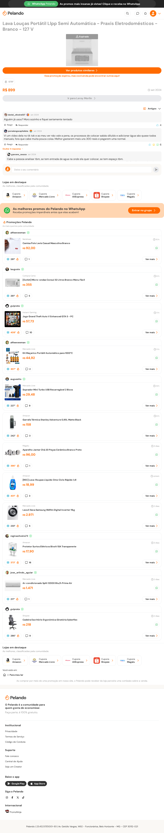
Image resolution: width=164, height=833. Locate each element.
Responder (23, 125)
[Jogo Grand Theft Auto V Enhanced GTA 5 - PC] (13, 326)
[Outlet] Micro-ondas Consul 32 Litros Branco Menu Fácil (54, 279)
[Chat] (138, 13)
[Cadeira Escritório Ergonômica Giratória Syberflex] (13, 629)
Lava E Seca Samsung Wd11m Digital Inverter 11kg (49, 509)
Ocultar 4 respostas (12, 149)
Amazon (26, 415)
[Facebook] (13, 798)
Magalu (26, 445)
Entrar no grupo (142, 210)
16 (30, 562)
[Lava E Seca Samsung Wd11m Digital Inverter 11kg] (13, 519)
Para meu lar (16, 674)
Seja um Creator (13, 766)
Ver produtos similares (80, 70)
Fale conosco (12, 756)
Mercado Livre (29, 349)
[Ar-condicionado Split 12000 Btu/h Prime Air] (13, 593)
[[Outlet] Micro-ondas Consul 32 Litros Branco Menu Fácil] (13, 289)
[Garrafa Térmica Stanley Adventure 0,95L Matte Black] (13, 429)
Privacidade (11, 731)
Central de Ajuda (14, 761)
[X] (18, 798)
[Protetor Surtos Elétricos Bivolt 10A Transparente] (13, 556)
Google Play (18, 783)
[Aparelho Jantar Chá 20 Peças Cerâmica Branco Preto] (13, 459)
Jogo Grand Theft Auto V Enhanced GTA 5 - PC (48, 316)
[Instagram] (8, 798)
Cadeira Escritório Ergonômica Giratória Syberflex (50, 619)
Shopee (26, 615)
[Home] (4, 675)
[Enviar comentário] (156, 170)
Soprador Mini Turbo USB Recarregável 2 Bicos (48, 389)
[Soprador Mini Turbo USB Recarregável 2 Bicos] (13, 399)
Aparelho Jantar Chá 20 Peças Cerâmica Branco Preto (52, 449)
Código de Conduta (15, 741)
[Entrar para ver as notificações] (145, 13)
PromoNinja (15, 812)
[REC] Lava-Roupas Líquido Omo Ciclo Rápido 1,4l (49, 479)
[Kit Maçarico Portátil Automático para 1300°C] (13, 363)
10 (31, 332)
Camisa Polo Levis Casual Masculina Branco (46, 243)
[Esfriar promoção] (8, 259)
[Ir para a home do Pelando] (13, 13)
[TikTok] (24, 798)
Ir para (80, 98)
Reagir (10, 125)
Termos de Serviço (14, 736)
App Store (39, 783)
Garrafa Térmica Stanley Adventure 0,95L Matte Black (52, 419)
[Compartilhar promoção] (156, 248)
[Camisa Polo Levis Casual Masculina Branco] (13, 253)
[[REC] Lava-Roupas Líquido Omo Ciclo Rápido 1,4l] (13, 489)
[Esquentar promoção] (17, 259)
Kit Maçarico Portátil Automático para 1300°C (48, 353)
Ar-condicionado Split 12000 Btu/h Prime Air (47, 583)
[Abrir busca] (127, 13)
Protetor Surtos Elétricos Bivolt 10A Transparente (49, 546)
